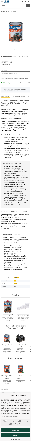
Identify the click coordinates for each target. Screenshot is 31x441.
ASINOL (15, 283)
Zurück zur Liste (5, 11)
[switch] (5, 421)
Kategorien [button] (4, 389)
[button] (22, 1)
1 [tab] (14, 49)
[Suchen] (28, 5)
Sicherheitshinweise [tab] (18, 96)
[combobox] (15, 73)
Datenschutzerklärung (6, 416)
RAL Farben (9, 62)
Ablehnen (15, 435)
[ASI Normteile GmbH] (6, 1)
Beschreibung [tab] (5, 96)
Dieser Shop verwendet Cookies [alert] (15, 395)
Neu (14, 280)
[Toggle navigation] (2, 1)
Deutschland (16, 277)
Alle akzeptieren (15, 430)
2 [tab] (16, 49)
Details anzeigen (15, 439)
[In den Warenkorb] (2, 16)
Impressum (15, 416)
